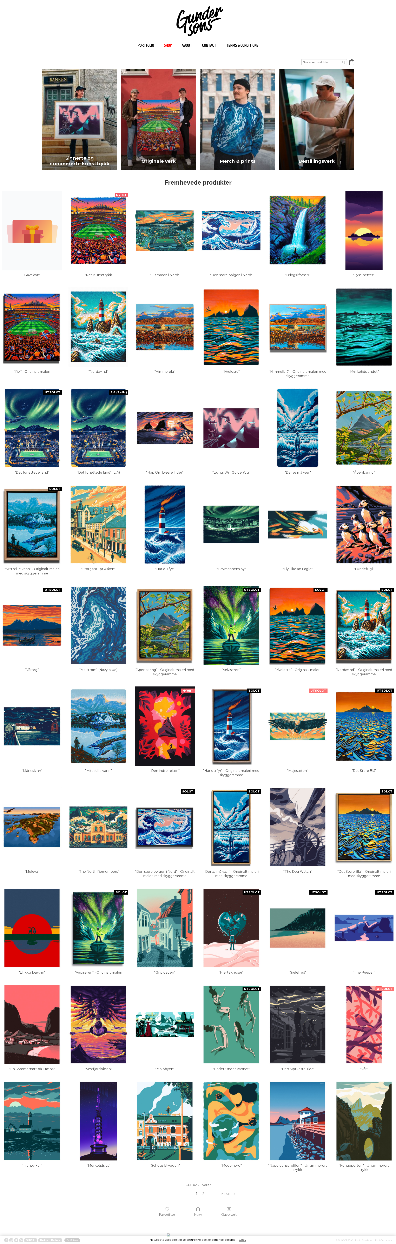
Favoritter (167, 1215)
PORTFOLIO (146, 45)
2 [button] (203, 1194)
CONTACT (209, 45)
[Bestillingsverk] (316, 111)
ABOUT (187, 45)
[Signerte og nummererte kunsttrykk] (79, 111)
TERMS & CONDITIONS (242, 45)
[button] (351, 62)
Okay (242, 1239)
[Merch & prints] (237, 111)
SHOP (168, 45)
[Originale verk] (158, 111)
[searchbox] (324, 62)
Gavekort (229, 1215)
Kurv (198, 1215)
